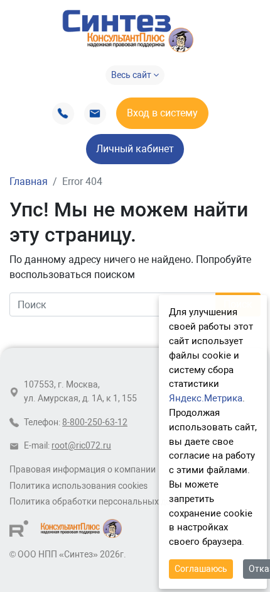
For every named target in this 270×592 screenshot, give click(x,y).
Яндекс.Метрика (205, 398)
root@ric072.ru (81, 445)
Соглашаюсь (201, 569)
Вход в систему (162, 113)
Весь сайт (132, 75)
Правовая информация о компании (82, 469)
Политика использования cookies (78, 486)
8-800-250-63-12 (94, 422)
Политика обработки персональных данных (100, 501)
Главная (28, 181)
